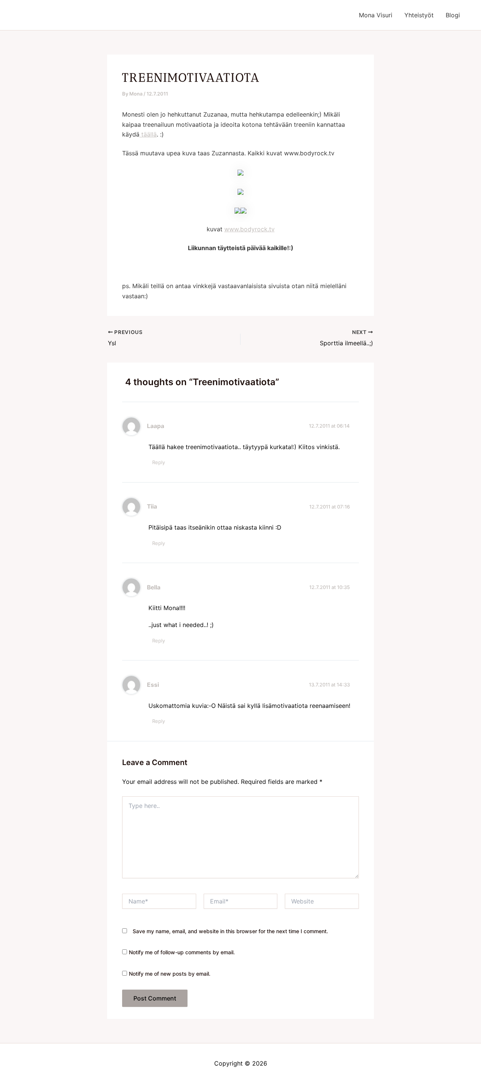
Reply (158, 462)
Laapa (155, 426)
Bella (153, 587)
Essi (153, 684)
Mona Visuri (375, 15)
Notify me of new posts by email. (169, 973)
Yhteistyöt (419, 15)
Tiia (152, 506)
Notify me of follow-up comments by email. (182, 952)
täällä (148, 134)
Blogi (453, 15)
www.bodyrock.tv (249, 229)
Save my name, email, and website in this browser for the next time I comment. (230, 931)
